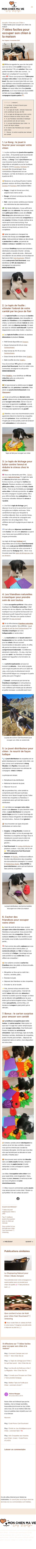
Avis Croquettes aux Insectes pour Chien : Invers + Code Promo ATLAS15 (16, 1438)
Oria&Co (29, 356)
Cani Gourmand (18, 258)
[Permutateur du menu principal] (32, 7)
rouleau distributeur (24, 846)
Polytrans (23, 167)
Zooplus (17, 167)
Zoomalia (5, 169)
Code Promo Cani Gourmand (18, 1423)
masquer (14, 102)
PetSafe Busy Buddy (12, 864)
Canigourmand (9, 347)
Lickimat (19, 541)
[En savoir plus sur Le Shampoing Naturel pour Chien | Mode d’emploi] (18, 1263)
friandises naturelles (25, 623)
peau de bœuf (16, 619)
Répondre (7, 1417)
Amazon (25, 342)
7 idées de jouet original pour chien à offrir (8, 1211)
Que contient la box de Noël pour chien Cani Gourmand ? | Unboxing (17, 1316)
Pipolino (15, 857)
